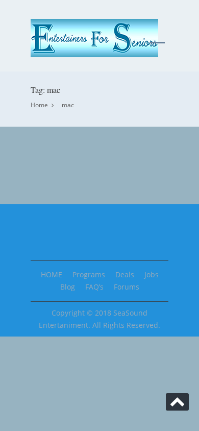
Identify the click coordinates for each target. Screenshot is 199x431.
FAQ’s (94, 287)
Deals (124, 274)
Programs (88, 274)
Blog (67, 287)
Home (39, 105)
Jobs (151, 274)
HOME (51, 274)
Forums (126, 287)
